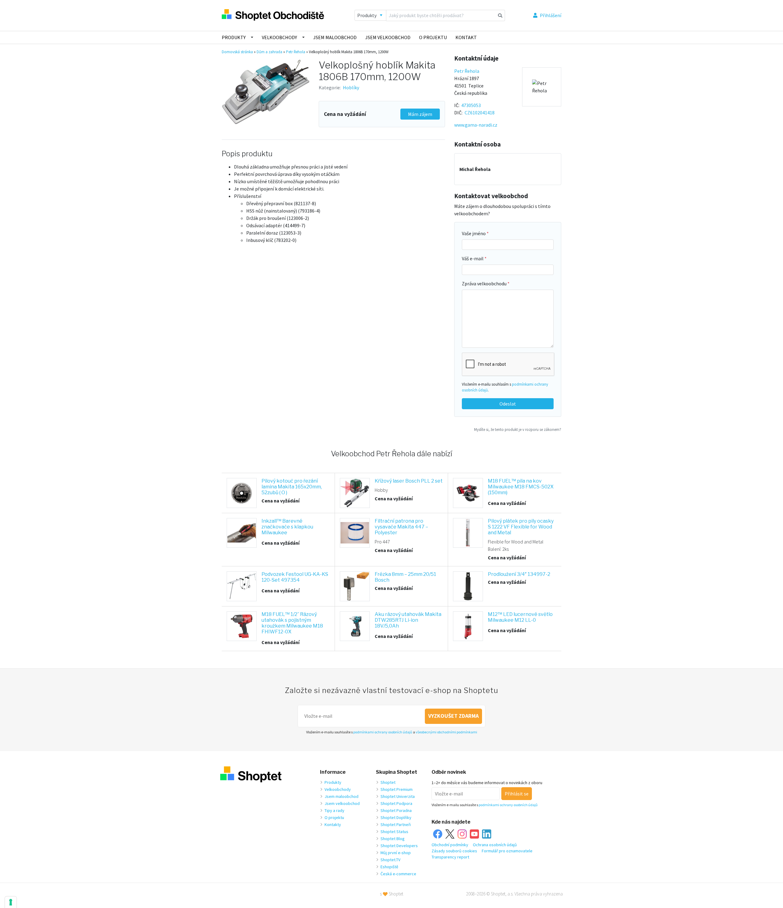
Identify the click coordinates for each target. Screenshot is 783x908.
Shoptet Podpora (396, 803)
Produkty (234, 37)
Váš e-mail (473, 258)
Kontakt (466, 37)
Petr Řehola (295, 51)
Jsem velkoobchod (387, 37)
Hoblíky (351, 87)
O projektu (433, 37)
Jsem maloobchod (335, 37)
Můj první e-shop (395, 852)
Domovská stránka (237, 51)
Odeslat (507, 404)
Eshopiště (389, 866)
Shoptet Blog (392, 838)
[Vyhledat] (500, 15)
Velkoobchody (279, 37)
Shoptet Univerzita (397, 796)
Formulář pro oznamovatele (507, 851)
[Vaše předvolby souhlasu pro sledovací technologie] (11, 902)
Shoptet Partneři (395, 824)
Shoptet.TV (390, 859)
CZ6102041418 (480, 112)
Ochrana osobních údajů (495, 844)
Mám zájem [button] (420, 114)
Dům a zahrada (269, 51)
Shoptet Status (394, 831)
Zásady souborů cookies (454, 851)
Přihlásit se (517, 794)
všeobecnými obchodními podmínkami (446, 732)
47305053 (471, 105)
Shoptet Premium (396, 789)
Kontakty (333, 824)
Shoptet (387, 782)
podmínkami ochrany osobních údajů (382, 732)
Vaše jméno (474, 233)
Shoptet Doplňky (395, 817)
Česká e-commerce (398, 873)
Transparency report (450, 857)
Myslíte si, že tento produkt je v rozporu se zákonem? (517, 429)
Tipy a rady (334, 810)
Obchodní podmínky (450, 844)
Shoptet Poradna (396, 810)
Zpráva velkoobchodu (484, 283)
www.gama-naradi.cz (475, 125)
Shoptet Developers (399, 845)
